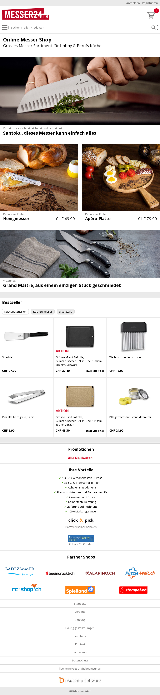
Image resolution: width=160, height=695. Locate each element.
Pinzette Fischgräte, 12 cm (18, 417)
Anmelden (133, 3)
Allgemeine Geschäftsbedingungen (80, 668)
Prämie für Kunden (81, 544)
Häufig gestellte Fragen (80, 628)
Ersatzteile (65, 311)
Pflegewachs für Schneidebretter (130, 417)
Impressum (80, 652)
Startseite (80, 603)
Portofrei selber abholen (81, 527)
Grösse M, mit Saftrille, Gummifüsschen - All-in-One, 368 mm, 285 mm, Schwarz (79, 361)
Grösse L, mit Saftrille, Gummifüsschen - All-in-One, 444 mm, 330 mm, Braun (79, 420)
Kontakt (80, 644)
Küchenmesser (42, 311)
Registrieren (150, 3)
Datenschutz (80, 660)
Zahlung (80, 620)
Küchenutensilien (15, 311)
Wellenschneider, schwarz (126, 357)
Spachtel (7, 357)
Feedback (80, 636)
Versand (80, 612)
